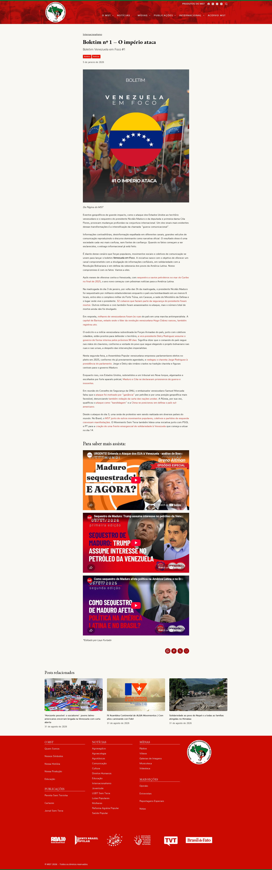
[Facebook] (209, 4)
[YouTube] (221, 4)
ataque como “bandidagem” (111, 402)
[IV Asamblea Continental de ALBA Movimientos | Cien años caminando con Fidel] (136, 694)
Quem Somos (52, 748)
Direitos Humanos (101, 773)
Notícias (123, 15)
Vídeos (143, 753)
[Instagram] (217, 4)
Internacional (190, 15)
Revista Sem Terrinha (56, 795)
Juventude (97, 788)
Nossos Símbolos (54, 756)
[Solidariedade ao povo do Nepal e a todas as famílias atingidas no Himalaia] (198, 694)
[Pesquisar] (226, 4)
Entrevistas (145, 793)
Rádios (143, 748)
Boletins (87, 56)
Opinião (144, 786)
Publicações (163, 15)
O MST (106, 15)
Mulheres (97, 803)
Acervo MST (217, 15)
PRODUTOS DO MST (193, 4)
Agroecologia (99, 753)
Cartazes (49, 803)
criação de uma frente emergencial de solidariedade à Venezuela (131, 426)
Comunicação (99, 763)
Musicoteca (146, 763)
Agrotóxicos (98, 758)
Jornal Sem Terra (54, 811)
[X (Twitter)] (213, 4)
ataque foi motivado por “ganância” (115, 395)
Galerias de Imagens (151, 758)
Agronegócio (99, 748)
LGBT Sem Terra (101, 793)
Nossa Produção (53, 771)
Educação (50, 779)
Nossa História (52, 764)
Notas (143, 809)
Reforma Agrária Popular (105, 808)
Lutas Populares (100, 798)
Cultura (96, 768)
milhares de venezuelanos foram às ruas (120, 316)
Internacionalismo (101, 783)
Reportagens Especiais (152, 801)
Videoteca (145, 768)
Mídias (143, 15)
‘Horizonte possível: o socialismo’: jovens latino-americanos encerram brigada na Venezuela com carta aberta (72, 718)
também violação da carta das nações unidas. (133, 399)
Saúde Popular (100, 813)
